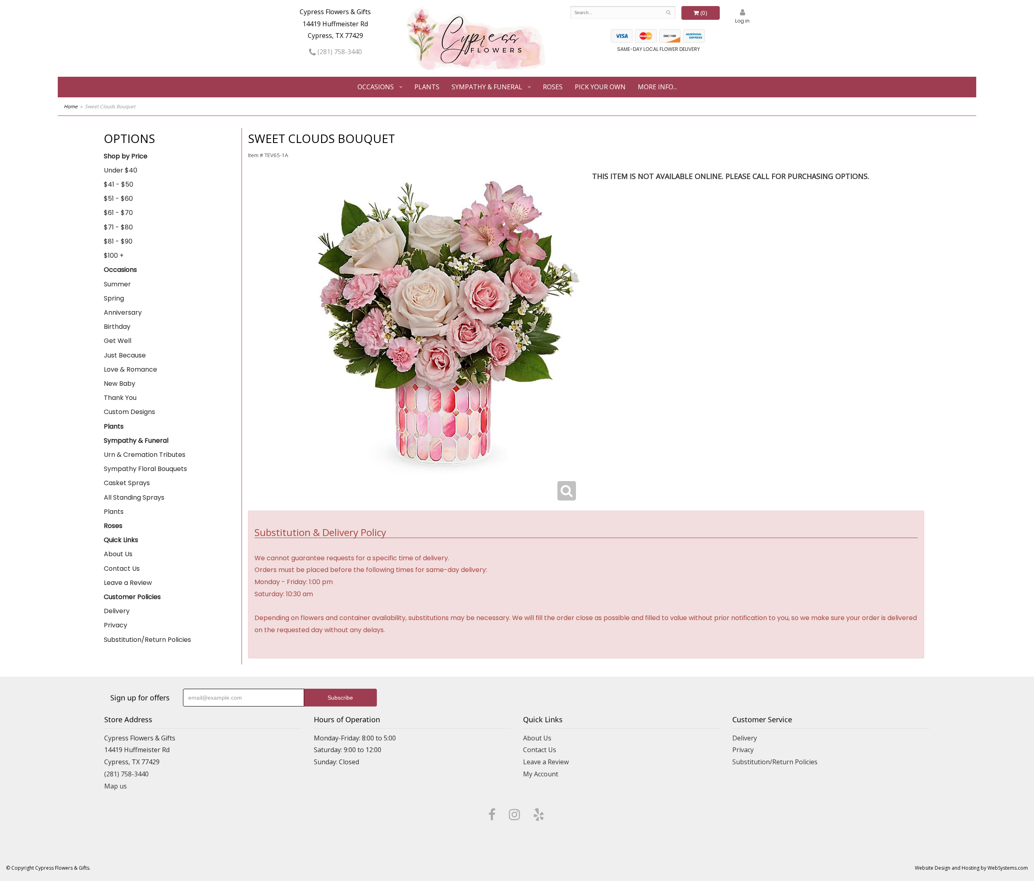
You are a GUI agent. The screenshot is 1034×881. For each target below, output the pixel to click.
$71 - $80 (118, 227)
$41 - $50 (118, 184)
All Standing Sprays (134, 497)
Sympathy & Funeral (487, 86)
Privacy (115, 625)
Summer (117, 284)
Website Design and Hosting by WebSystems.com (971, 867)
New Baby (119, 383)
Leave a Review (128, 582)
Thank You (120, 397)
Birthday (117, 326)
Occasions (375, 86)
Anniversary (123, 312)
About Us (118, 554)
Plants (426, 86)
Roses (553, 86)
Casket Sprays (127, 483)
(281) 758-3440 (339, 51)
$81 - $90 (118, 241)
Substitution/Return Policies (147, 639)
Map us (115, 786)
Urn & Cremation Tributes (144, 454)
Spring (114, 298)
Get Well (117, 340)
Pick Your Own (600, 86)
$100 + (114, 255)
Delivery (117, 611)
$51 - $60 (118, 198)
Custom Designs (129, 411)
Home (71, 106)
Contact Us (122, 568)
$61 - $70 (118, 212)
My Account (540, 774)
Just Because (125, 355)
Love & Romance (130, 369)
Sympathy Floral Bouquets (145, 468)
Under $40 (120, 170)
